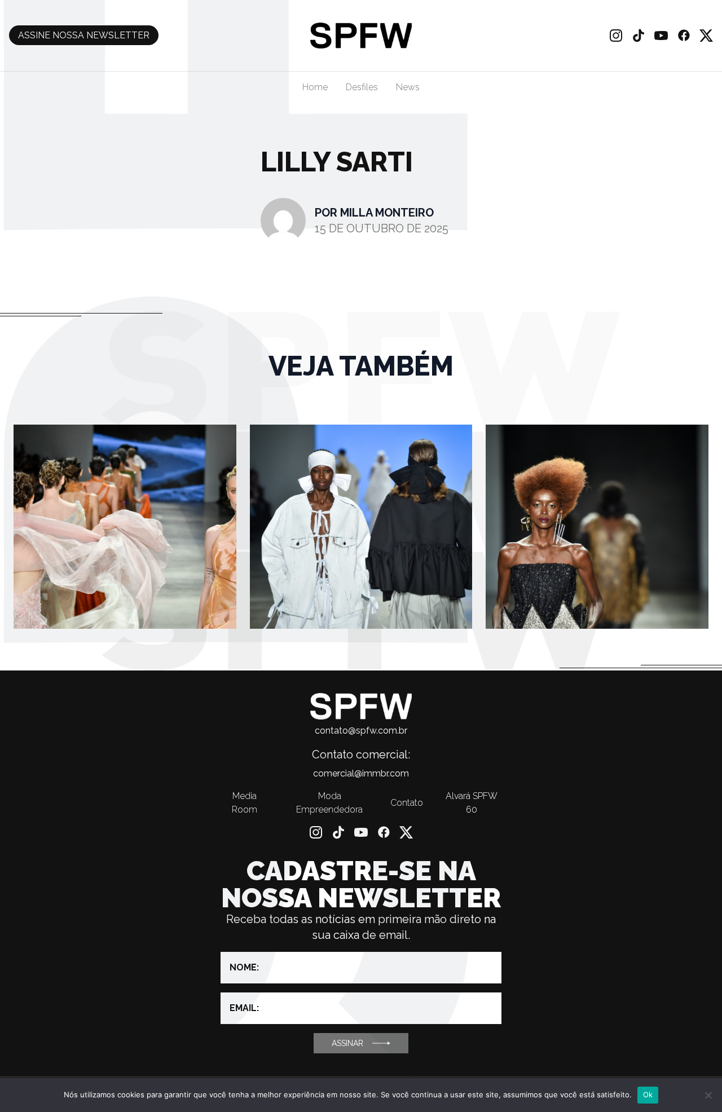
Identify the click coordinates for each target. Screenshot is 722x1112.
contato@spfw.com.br (361, 730)
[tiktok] (638, 35)
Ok (648, 1094)
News (408, 87)
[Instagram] (616, 35)
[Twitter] (706, 35)
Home (315, 87)
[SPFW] (361, 35)
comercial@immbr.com (361, 773)
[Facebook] (683, 35)
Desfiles (362, 87)
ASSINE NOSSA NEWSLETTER (83, 35)
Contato (406, 802)
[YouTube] (661, 35)
